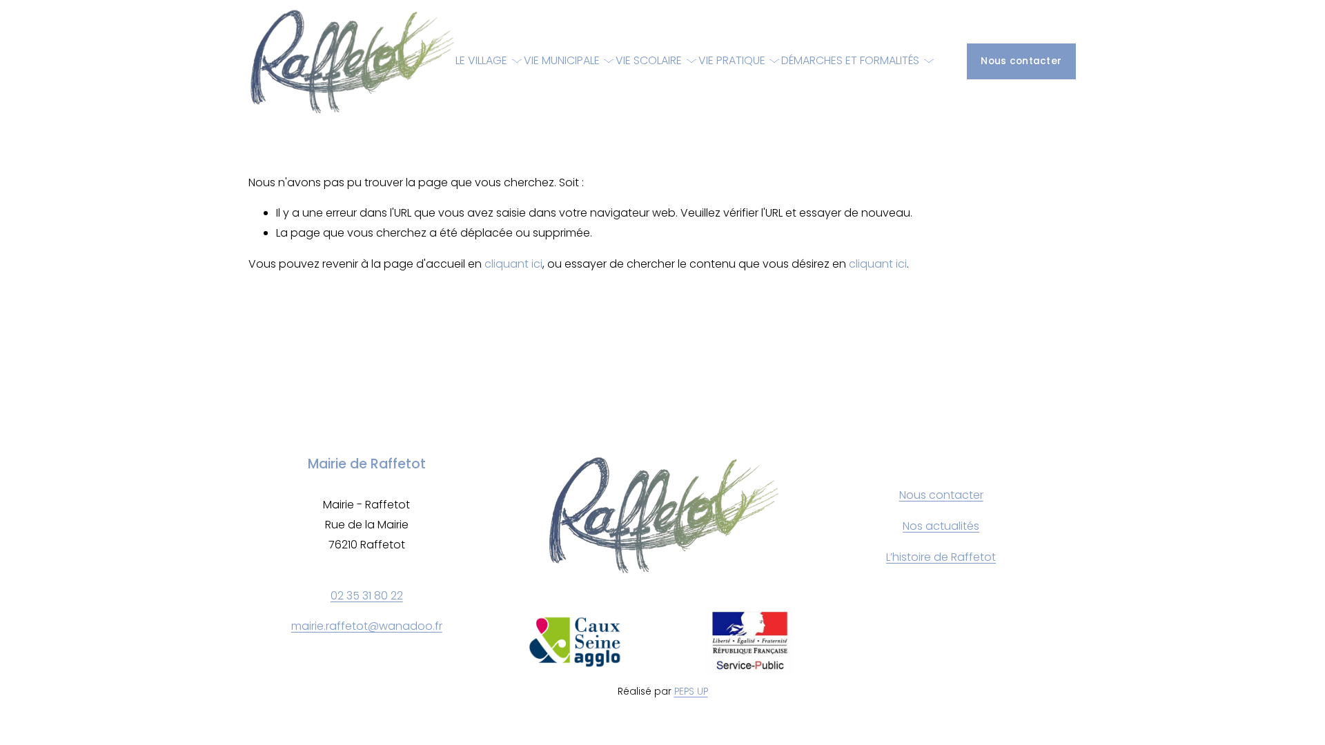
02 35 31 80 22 (367, 596)
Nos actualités (941, 526)
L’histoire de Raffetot (941, 557)
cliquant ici (513, 264)
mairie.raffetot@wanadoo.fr (366, 626)
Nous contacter (1021, 61)
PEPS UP (691, 691)
